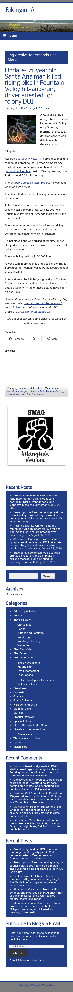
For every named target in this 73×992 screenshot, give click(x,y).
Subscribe (18, 952)
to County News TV (29, 158)
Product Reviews (23, 716)
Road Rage (24, 637)
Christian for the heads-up (34, 311)
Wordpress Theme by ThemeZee (36, 985)
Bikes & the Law (23, 657)
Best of (17, 615)
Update (17, 742)
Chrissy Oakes (22, 779)
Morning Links (22, 708)
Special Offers (22, 721)
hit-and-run (13, 394)
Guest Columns (23, 700)
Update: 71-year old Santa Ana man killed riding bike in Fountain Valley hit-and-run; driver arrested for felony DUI (34, 86)
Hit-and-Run (24, 666)
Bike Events (20, 653)
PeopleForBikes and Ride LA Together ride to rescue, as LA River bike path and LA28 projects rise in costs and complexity (36, 811)
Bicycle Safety (22, 619)
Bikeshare (19, 688)
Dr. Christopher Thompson (37, 680)
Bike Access (24, 734)
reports (30, 182)
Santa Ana (38, 394)
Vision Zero (24, 645)
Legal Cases (25, 674)
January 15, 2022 (15, 108)
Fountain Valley (54, 391)
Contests (18, 692)
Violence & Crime (28, 684)
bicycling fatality (29, 391)
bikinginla (33, 108)
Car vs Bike (24, 624)
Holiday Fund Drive (25, 704)
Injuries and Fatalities (31, 388)
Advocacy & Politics (25, 611)
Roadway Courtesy (29, 641)
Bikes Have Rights (28, 662)
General (18, 696)
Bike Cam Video (23, 649)
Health (21, 628)
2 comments (47, 108)
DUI (42, 391)
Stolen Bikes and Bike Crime (30, 725)
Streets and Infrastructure (29, 729)
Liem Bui (25, 394)
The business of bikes (26, 738)
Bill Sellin (18, 820)
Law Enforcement (28, 670)
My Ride (18, 712)
